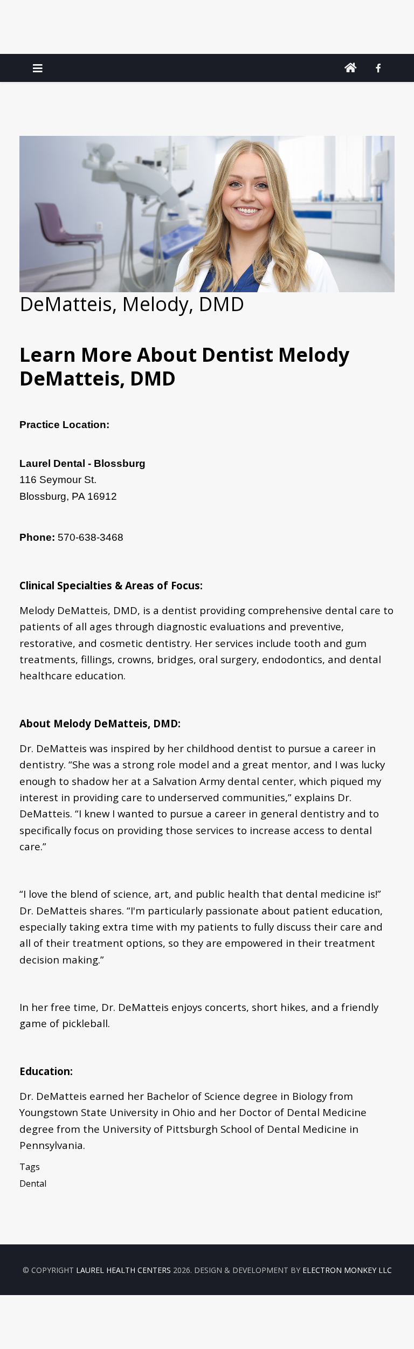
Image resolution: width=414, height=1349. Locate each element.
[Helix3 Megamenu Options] (38, 68)
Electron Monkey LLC (347, 1270)
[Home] (350, 68)
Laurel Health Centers (123, 1270)
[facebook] (378, 68)
